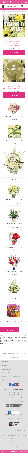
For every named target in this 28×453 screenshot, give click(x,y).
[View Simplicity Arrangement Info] (14, 191)
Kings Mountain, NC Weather (10, 435)
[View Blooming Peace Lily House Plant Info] (14, 215)
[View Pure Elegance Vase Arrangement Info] (14, 161)
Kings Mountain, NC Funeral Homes (11, 430)
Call (5, 451)
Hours (24, 451)
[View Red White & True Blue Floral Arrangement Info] (14, 262)
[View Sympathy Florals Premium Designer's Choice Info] (14, 70)
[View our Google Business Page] (12, 385)
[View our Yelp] (18, 385)
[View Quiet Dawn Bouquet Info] (14, 107)
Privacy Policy (6, 444)
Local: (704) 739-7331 (14, 398)
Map (15, 451)
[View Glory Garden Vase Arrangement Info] (14, 238)
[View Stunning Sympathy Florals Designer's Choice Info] (14, 25)
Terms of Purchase (18, 444)
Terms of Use (14, 446)
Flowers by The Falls (14, 418)
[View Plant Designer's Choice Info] (14, 131)
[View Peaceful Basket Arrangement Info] (14, 286)
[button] (23, 6)
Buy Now (14, 53)
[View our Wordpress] (15, 385)
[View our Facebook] (10, 385)
